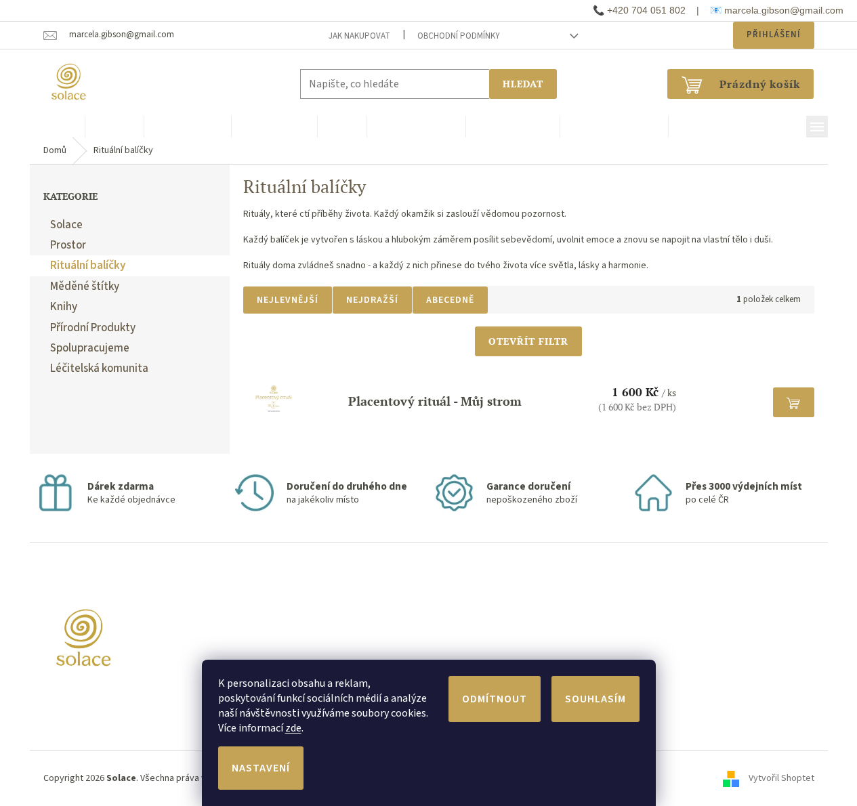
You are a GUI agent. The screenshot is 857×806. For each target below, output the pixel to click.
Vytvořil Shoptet (781, 778)
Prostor (68, 245)
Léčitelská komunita (99, 368)
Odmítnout (494, 699)
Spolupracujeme (89, 348)
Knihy (63, 307)
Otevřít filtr (528, 341)
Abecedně (450, 300)
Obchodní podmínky (458, 36)
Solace (66, 225)
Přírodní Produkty (92, 328)
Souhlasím (595, 699)
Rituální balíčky (87, 265)
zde (293, 728)
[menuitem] (57, 126)
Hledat (523, 83)
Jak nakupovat (359, 36)
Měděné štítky (84, 286)
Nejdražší (372, 300)
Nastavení (261, 768)
